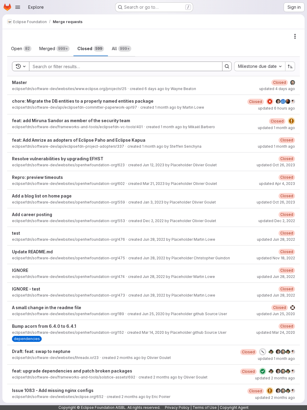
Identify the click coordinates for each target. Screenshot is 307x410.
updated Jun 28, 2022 (276, 239)
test (16, 233)
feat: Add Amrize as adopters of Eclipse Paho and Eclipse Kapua (78, 140)
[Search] (227, 66)
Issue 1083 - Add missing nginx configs (53, 390)
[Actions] (295, 36)
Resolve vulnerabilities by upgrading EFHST (57, 158)
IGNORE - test (26, 288)
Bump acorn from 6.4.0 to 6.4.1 (44, 326)
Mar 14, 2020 (153, 332)
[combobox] (259, 66)
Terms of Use (204, 407)
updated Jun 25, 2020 (276, 314)
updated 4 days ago (277, 88)
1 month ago (165, 107)
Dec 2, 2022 (153, 221)
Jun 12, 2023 (153, 165)
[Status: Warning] (291, 121)
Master (19, 82)
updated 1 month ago (276, 127)
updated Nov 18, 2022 (276, 258)
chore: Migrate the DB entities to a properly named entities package (83, 101)
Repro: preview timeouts (37, 177)
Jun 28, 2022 (154, 239)
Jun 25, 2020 (153, 314)
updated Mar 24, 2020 (275, 332)
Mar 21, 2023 (154, 183)
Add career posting (32, 214)
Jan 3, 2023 (153, 202)
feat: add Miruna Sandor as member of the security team (71, 120)
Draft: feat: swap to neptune (41, 351)
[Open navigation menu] (17, 7)
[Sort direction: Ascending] (290, 66)
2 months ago (129, 357)
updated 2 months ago (275, 378)
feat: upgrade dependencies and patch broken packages (72, 370)
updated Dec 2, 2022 (276, 221)
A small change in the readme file (46, 307)
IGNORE (20, 270)
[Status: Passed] (262, 371)
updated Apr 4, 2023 (277, 183)
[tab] (21, 48)
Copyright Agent (234, 407)
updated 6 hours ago (276, 108)
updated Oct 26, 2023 (276, 165)
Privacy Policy (177, 407)
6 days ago (154, 88)
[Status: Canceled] (262, 351)
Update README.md (32, 251)
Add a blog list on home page (42, 195)
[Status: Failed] (269, 101)
